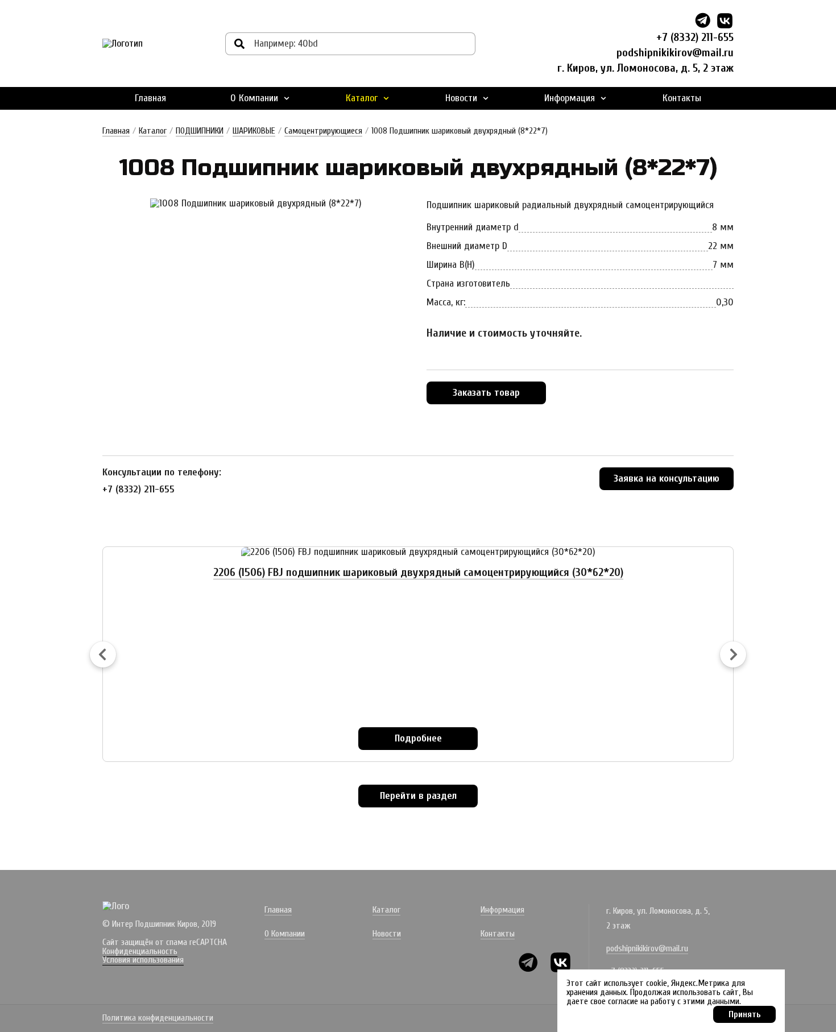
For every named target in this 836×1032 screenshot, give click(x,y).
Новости (461, 98)
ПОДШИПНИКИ (200, 131)
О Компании (254, 98)
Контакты (682, 98)
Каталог (362, 98)
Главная (150, 98)
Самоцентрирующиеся (323, 131)
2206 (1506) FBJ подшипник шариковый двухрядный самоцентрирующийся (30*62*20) (418, 572)
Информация (569, 98)
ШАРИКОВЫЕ (254, 131)
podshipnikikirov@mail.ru (675, 52)
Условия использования (143, 960)
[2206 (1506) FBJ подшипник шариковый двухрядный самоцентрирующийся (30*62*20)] (418, 552)
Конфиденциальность (139, 951)
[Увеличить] (255, 203)
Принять (745, 1014)
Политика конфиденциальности (157, 1018)
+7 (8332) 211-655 (695, 37)
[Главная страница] (122, 44)
